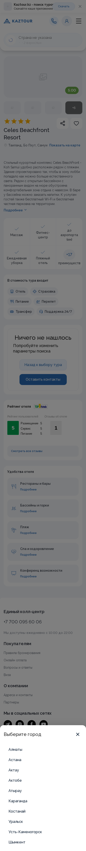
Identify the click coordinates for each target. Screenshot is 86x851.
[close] (77, 734)
